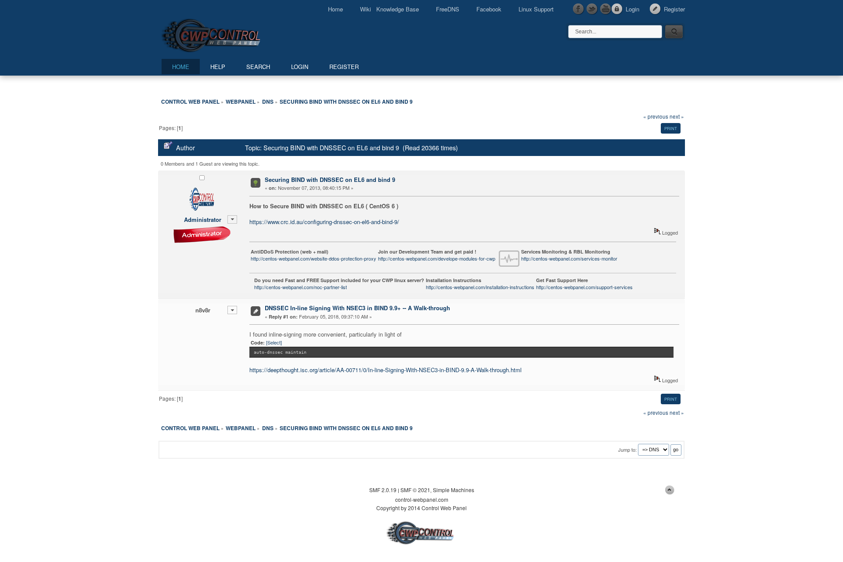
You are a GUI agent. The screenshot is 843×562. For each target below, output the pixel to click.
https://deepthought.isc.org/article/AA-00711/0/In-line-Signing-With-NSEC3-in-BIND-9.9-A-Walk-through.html (385, 370)
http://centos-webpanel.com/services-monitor (569, 258)
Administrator (202, 219)
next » (677, 116)
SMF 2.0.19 (382, 489)
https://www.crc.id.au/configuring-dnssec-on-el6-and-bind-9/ (324, 222)
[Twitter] (592, 9)
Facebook (488, 9)
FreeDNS (447, 9)
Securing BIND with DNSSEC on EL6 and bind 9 (330, 179)
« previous (655, 116)
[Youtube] (606, 9)
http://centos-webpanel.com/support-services (584, 286)
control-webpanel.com (421, 499)
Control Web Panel (230, 34)
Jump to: (627, 449)
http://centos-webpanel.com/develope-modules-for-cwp (436, 258)
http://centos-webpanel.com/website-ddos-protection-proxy (313, 258)
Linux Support (536, 9)
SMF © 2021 (415, 489)
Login (632, 9)
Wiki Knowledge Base (389, 9)
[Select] (274, 342)
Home (335, 9)
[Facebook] (578, 9)
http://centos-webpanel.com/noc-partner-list (300, 286)
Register (674, 9)
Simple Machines (453, 489)
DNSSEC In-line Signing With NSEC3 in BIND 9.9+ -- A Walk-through (357, 308)
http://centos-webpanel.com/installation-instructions (480, 286)
